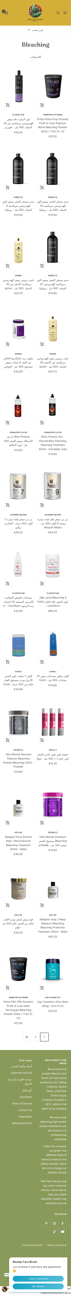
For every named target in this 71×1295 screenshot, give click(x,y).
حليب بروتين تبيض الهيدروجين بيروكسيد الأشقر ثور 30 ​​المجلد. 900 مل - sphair (18, 284)
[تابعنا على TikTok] (54, 1232)
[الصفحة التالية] (27, 1037)
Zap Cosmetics (52, 997)
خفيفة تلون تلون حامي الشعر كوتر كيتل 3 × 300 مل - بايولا (53, 756)
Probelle (18, 750)
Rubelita (52, 197)
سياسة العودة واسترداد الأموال (19, 1081)
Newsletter (25, 1116)
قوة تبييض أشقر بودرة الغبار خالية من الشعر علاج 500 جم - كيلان (18, 923)
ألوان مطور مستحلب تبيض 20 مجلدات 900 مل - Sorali (53, 678)
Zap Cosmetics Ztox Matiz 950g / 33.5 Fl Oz (52, 1003)
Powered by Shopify (32, 1245)
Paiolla (53, 750)
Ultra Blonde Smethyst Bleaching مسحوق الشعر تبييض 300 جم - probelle (53, 841)
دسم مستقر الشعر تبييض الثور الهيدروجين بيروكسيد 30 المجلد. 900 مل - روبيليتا (53, 205)
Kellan (18, 832)
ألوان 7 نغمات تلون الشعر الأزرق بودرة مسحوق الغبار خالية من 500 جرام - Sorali (18, 680)
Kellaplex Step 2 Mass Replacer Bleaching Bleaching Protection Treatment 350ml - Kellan (53, 925)
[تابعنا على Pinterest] (46, 1223)
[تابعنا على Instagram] (54, 1223)
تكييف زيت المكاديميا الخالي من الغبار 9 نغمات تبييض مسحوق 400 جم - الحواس (18, 362)
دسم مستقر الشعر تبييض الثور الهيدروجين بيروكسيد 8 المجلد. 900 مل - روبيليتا (18, 205)
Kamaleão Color (53, 432)
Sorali (52, 671)
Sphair (18, 275)
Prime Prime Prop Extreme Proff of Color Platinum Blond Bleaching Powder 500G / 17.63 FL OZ (52, 125)
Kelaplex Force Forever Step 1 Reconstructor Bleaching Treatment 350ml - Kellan (18, 843)
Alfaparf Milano (52, 515)
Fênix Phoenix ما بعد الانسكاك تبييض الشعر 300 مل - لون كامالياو (18, 440)
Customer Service (21, 1072)
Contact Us (25, 1110)
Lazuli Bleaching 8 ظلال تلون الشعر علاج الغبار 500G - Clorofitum (52, 601)
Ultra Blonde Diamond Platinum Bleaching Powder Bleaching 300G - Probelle (18, 760)
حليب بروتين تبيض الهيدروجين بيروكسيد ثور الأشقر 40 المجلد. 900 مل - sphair (53, 362)
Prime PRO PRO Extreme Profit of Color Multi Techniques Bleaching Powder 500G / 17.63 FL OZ (18, 1010)
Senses (18, 354)
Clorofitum (52, 593)
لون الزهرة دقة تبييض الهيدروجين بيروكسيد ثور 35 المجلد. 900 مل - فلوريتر (18, 123)
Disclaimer (26, 1096)
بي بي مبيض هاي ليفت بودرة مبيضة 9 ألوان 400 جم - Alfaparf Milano (53, 523)
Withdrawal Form (22, 1123)
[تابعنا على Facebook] (62, 1223)
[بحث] (58, 12)
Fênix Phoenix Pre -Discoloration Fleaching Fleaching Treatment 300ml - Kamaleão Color (52, 442)
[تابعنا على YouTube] (62, 1232)
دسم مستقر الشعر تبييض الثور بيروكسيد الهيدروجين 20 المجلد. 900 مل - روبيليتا (53, 284)
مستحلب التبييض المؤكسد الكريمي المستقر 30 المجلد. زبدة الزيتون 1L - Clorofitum (18, 601)
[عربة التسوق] (6, 13)
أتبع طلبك (27, 1090)
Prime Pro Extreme (52, 115)
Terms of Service (22, 1103)
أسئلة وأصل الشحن (21, 1066)
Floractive (18, 115)
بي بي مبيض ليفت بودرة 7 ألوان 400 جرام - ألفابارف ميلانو (18, 523)
